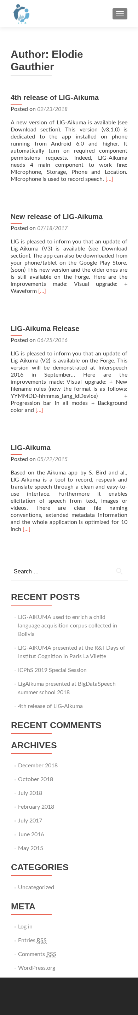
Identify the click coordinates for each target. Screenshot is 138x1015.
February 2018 (36, 807)
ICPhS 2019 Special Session (52, 670)
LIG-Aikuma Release (45, 328)
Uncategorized (36, 887)
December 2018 (38, 765)
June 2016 (31, 834)
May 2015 (30, 848)
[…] (109, 179)
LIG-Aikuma (31, 448)
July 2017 (30, 821)
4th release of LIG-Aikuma (55, 97)
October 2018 (35, 779)
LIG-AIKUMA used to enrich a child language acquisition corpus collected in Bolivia (67, 625)
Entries (32, 940)
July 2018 (30, 793)
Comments (37, 954)
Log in (25, 927)
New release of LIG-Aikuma (57, 216)
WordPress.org (36, 968)
